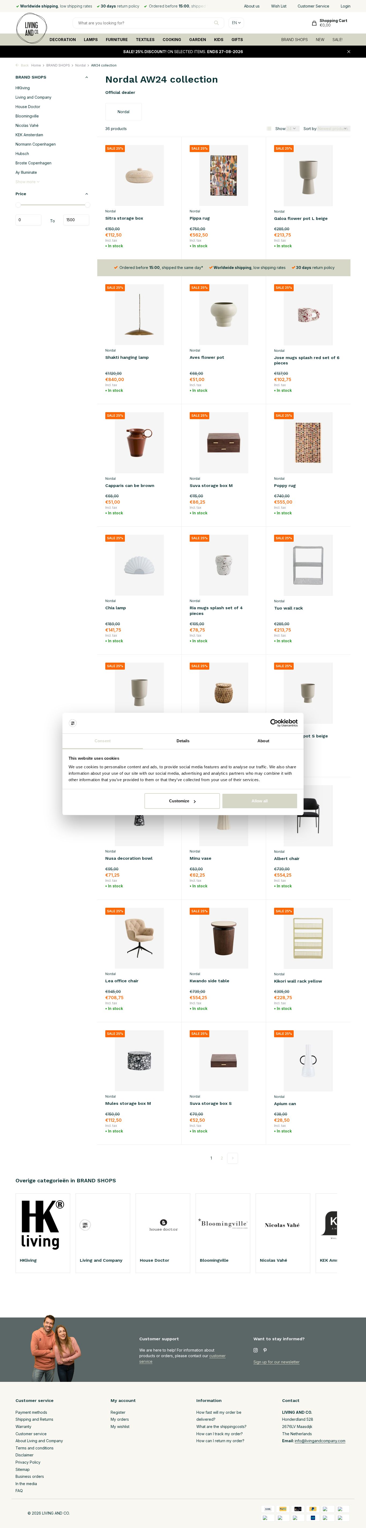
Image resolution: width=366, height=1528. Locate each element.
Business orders (30, 1476)
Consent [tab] (103, 741)
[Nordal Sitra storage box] (139, 175)
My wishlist (120, 1426)
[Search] (216, 22)
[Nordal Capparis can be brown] (139, 442)
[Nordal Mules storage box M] (139, 1060)
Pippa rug (200, 218)
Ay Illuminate (26, 172)
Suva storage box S (211, 1103)
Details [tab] (183, 741)
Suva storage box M (211, 485)
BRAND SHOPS (294, 39)
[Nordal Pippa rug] (224, 175)
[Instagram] (255, 1350)
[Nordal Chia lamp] (139, 565)
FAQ (19, 1490)
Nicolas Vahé (27, 125)
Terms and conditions (35, 1448)
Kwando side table (209, 980)
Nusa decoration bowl (128, 858)
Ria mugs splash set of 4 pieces (216, 610)
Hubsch (22, 153)
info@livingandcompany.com (320, 1440)
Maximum (76, 220)
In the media (26, 1483)
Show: (280, 128)
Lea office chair (122, 980)
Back (24, 65)
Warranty (23, 1426)
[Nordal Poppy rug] (308, 442)
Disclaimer (24, 1455)
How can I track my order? (219, 1433)
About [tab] (263, 741)
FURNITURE (117, 39)
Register (118, 1412)
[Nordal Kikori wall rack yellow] (308, 938)
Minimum (28, 220)
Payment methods (31, 1412)
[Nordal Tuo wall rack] (308, 565)
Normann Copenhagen (36, 144)
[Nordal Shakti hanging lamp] (139, 314)
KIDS (218, 39)
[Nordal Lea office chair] (139, 938)
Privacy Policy (28, 1462)
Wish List (278, 6)
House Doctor (28, 106)
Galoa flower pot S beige (301, 736)
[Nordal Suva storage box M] (224, 442)
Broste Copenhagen (33, 163)
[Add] (164, 244)
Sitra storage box (124, 218)
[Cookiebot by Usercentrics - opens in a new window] (274, 723)
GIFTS (237, 39)
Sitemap (23, 1469)
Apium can (285, 1103)
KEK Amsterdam (29, 134)
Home (36, 65)
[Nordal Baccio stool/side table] (224, 693)
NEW (320, 39)
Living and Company (33, 97)
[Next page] (232, 1158)
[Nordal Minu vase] (224, 815)
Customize (179, 801)
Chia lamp (115, 607)
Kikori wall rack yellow (298, 981)
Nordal (80, 65)
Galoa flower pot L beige (301, 218)
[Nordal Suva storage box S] (224, 1060)
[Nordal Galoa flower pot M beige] (139, 693)
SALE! (337, 39)
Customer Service (313, 6)
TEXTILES (145, 39)
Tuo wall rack (288, 608)
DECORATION (63, 39)
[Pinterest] (265, 1350)
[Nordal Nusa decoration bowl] (139, 815)
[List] (269, 128)
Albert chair (287, 858)
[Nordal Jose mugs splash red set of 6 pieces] (308, 314)
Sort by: (310, 128)
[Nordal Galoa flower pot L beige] (308, 175)
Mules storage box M (128, 1103)
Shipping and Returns (34, 1419)
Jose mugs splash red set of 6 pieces (306, 360)
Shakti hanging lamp (127, 357)
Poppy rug (285, 485)
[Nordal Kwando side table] (224, 938)
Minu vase (200, 858)
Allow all (260, 801)
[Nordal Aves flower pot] (224, 314)
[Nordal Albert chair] (308, 815)
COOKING (172, 39)
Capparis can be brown (129, 485)
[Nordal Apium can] (308, 1060)
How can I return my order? (220, 1440)
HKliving (23, 88)
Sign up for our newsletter (276, 1362)
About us (252, 6)
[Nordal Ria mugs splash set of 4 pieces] (224, 565)
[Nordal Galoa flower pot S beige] (308, 693)
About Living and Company (39, 1440)
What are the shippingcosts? (221, 1426)
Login (345, 6)
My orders (120, 1419)
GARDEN (197, 39)
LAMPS (91, 39)
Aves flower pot (207, 357)
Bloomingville (27, 116)
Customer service (31, 1433)
